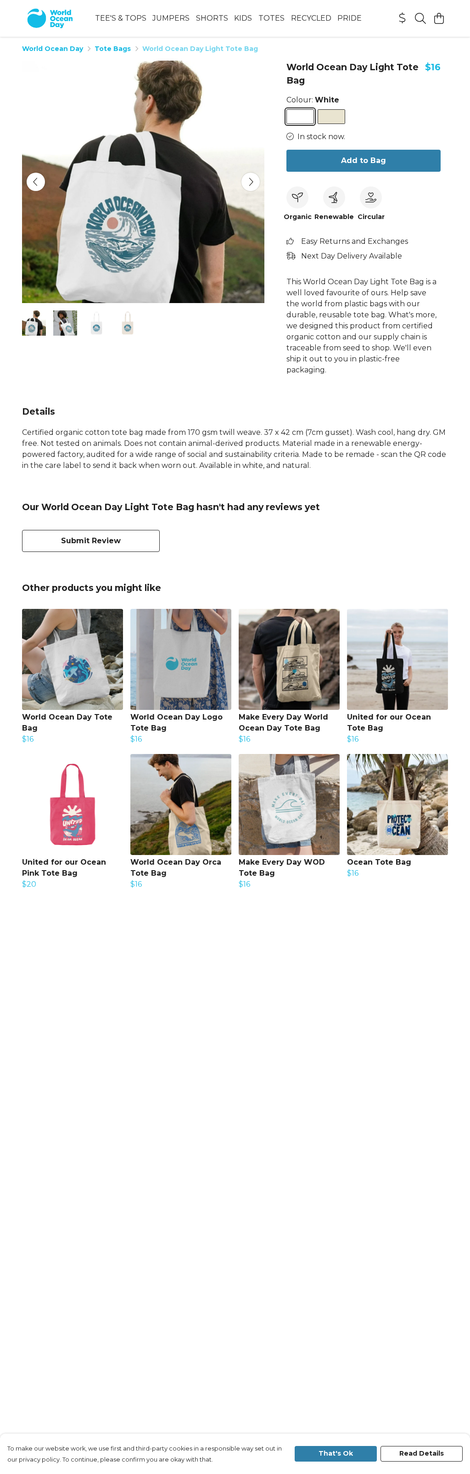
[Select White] (300, 116)
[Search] (420, 18)
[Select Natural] (331, 116)
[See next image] (250, 182)
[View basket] (439, 18)
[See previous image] (36, 182)
